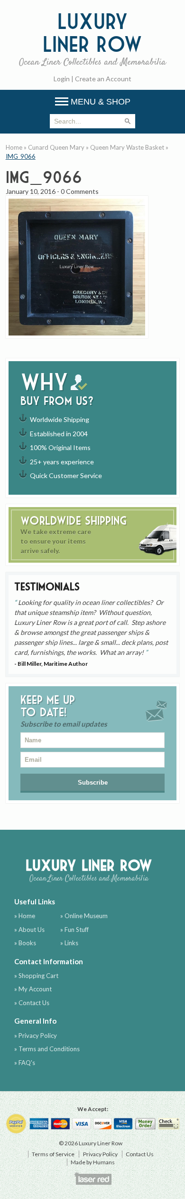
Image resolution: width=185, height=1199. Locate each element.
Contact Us (140, 1154)
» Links (69, 943)
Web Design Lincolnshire (92, 1178)
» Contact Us (31, 1003)
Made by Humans (93, 1162)
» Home (24, 916)
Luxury (92, 38)
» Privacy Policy (35, 1035)
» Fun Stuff (74, 929)
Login (62, 79)
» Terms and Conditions (47, 1049)
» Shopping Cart (36, 975)
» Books (25, 943)
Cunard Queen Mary (56, 147)
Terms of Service (53, 1154)
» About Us (29, 929)
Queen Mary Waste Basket (127, 147)
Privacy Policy (100, 1154)
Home (14, 147)
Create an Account (103, 79)
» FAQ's (24, 1062)
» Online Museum (84, 916)
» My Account (33, 989)
